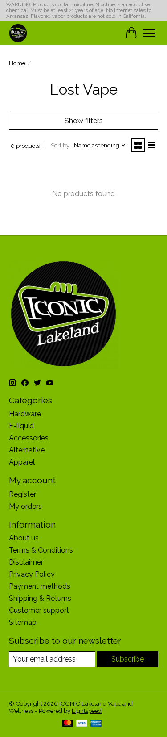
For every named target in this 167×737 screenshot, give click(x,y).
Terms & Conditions (41, 550)
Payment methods (39, 586)
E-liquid (21, 426)
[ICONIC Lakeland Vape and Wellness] (18, 33)
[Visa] (82, 724)
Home (17, 63)
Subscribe (127, 659)
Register (22, 494)
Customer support (39, 610)
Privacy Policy (32, 574)
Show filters (84, 121)
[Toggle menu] (149, 33)
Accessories (29, 438)
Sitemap (23, 622)
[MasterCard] (67, 724)
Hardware (25, 414)
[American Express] (96, 724)
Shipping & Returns (40, 598)
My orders (25, 506)
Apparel (22, 462)
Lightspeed (87, 710)
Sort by (60, 145)
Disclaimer (26, 562)
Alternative (27, 450)
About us (24, 538)
